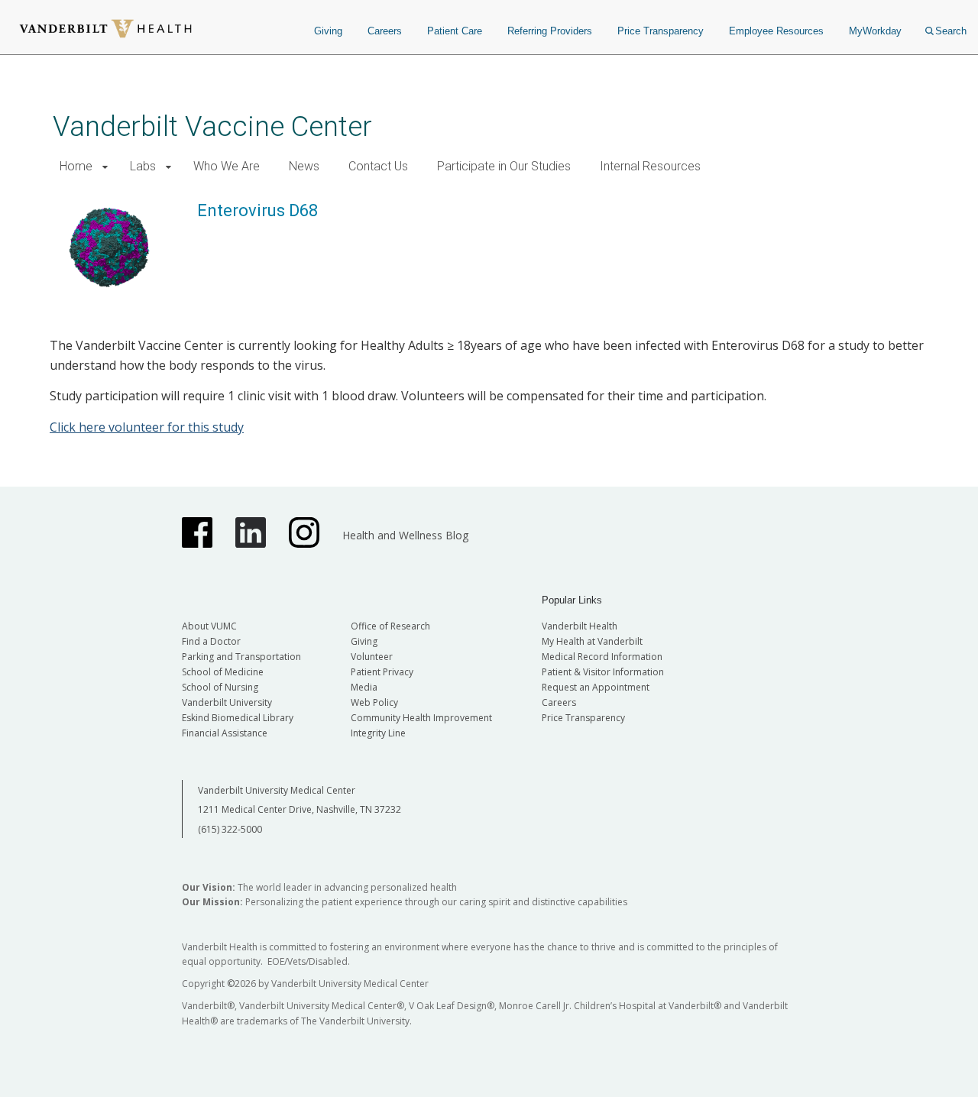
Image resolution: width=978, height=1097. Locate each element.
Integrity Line (378, 732)
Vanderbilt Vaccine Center (212, 126)
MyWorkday (875, 31)
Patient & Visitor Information (603, 671)
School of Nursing (220, 687)
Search (951, 31)
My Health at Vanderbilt (592, 641)
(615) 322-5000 (230, 829)
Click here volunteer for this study (147, 427)
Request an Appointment (595, 687)
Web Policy (374, 702)
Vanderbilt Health (579, 626)
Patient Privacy (382, 671)
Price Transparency (660, 31)
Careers (385, 31)
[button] (105, 167)
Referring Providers (549, 31)
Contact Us (378, 166)
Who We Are (226, 166)
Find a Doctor (211, 641)
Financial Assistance (224, 732)
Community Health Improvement (421, 717)
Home (76, 166)
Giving (328, 31)
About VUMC (209, 626)
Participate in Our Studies (504, 166)
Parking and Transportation (241, 656)
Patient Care (454, 31)
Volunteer (372, 656)
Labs (143, 166)
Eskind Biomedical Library (237, 717)
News (304, 166)
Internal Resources (650, 166)
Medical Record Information (602, 656)
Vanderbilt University (227, 702)
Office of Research (390, 626)
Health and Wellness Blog (405, 535)
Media (364, 687)
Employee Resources (776, 31)
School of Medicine (223, 671)
